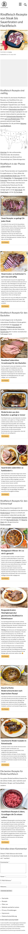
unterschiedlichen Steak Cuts (10, 176)
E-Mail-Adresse (6, 880)
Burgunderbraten (12, 520)
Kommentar (4, 862)
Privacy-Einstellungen (9, 910)
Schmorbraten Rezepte (19, 517)
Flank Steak (4, 192)
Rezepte (4, 901)
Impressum (5, 913)
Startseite (5, 898)
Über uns (5, 904)
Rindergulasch (5, 513)
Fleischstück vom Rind (16, 109)
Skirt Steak (18, 190)
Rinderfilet (7, 178)
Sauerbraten (4, 332)
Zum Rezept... (5, 242)
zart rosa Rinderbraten (12, 119)
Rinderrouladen (5, 524)
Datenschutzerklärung (9, 916)
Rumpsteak (18, 178)
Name (2, 876)
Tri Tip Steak (18, 192)
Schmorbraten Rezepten (14, 116)
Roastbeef (15, 324)
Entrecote (3, 180)
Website (3, 887)
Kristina (10, 52)
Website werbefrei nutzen (10, 907)
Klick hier (3, 152)
